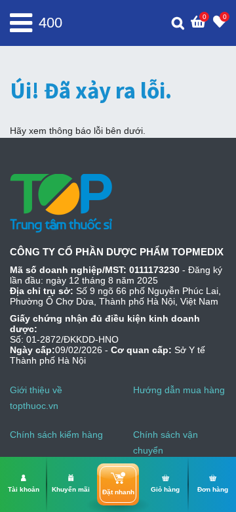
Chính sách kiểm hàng (56, 434)
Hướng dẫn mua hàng (179, 390)
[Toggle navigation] (21, 23)
